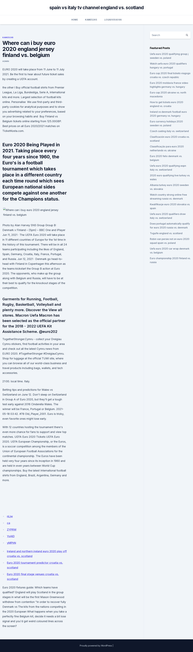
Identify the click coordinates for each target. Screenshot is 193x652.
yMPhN (11, 542)
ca (8, 523)
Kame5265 (91, 19)
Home (74, 19)
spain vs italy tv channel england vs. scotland (96, 7)
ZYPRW (11, 529)
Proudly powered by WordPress (96, 645)
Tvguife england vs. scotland (166, 233)
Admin (5, 61)
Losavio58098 (113, 19)
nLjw (10, 516)
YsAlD (11, 536)
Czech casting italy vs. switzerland (169, 131)
